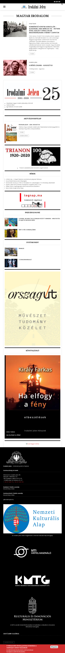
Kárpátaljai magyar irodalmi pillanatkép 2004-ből (19, 103)
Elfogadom (54, 647)
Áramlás (21, 248)
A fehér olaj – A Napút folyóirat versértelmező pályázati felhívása (23, 179)
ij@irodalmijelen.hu (8, 499)
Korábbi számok (24, 135)
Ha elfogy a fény (13, 435)
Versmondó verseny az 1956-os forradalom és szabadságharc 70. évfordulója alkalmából (30, 183)
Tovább (32, 54)
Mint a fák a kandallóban (27, 229)
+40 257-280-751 (8, 482)
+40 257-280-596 (19, 482)
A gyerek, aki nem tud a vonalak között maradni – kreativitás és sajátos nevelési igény (39, 219)
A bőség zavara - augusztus (41, 65)
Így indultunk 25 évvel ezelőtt (14, 107)
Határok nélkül (10, 105)
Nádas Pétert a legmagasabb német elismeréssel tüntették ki (22, 186)
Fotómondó (32, 242)
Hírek (32, 174)
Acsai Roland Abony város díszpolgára (16, 181)
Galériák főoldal (8, 642)
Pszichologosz (32, 213)
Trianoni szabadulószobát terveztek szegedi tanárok (33, 168)
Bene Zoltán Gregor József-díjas (15, 188)
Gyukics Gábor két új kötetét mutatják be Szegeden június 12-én (23, 184)
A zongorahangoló (25, 259)
